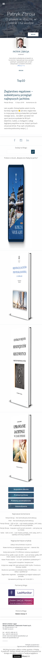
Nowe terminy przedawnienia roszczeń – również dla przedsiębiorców (21, 548)
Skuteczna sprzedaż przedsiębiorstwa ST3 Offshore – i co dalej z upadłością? (21, 571)
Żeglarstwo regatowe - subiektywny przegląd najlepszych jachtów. (21, 575)
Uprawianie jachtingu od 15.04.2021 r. (21, 579)
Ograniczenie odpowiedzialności (28, 646)
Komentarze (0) (31, 102)
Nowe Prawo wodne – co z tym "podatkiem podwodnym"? (21, 560)
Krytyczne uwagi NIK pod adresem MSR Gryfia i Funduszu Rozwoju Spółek (21, 566)
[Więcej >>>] (21, 65)
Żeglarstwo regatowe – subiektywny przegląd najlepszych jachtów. (18, 95)
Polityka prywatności (32, 645)
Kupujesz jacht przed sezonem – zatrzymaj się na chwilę (26, 529)
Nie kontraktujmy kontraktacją (26, 518)
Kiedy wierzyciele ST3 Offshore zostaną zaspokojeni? (21, 552)
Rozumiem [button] (17, 656)
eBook (33, 34)
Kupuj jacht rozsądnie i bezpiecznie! (21, 562)
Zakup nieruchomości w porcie (21, 545)
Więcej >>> (26, 656)
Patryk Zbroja (21, 14)
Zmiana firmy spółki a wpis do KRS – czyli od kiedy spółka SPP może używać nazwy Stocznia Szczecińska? (21, 556)
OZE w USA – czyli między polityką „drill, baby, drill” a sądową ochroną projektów (25, 524)
